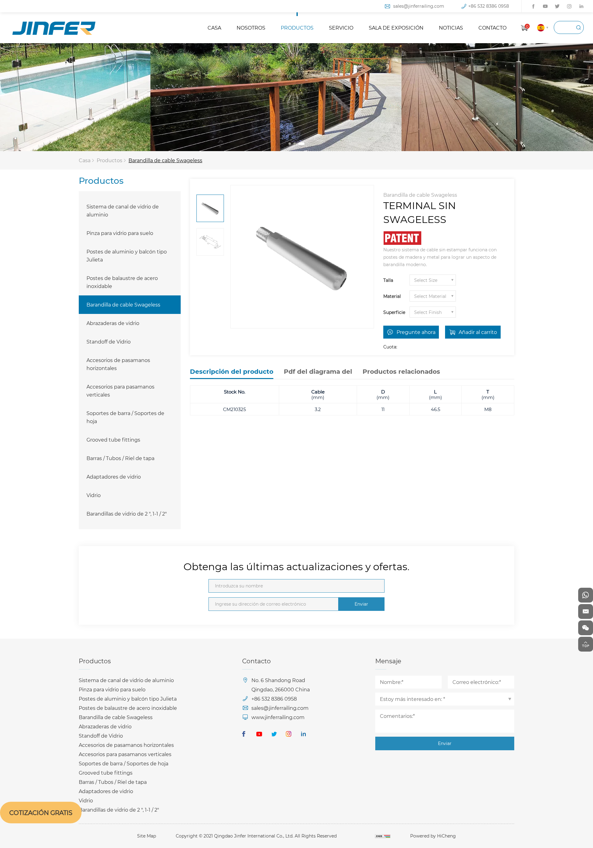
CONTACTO (492, 27)
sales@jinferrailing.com (418, 6)
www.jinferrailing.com (278, 717)
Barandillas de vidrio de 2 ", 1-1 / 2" (126, 513)
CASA (214, 27)
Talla (388, 280)
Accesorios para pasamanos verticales (120, 390)
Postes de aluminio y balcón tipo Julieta (126, 255)
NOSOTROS (251, 27)
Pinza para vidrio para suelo (119, 233)
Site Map (146, 836)
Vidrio (93, 495)
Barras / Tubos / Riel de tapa (120, 458)
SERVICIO (341, 27)
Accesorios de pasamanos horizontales (118, 364)
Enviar (361, 604)
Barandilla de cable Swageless (165, 160)
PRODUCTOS (297, 27)
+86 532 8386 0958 (488, 6)
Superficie (394, 312)
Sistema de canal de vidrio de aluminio (122, 210)
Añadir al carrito (478, 332)
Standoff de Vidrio (108, 341)
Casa (84, 160)
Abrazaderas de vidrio (112, 323)
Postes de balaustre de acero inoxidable (122, 282)
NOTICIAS (451, 27)
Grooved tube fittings (113, 439)
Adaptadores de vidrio (113, 476)
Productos (109, 160)
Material (392, 296)
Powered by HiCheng (433, 836)
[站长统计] (382, 836)
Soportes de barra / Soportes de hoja (125, 417)
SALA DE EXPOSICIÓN (396, 27)
